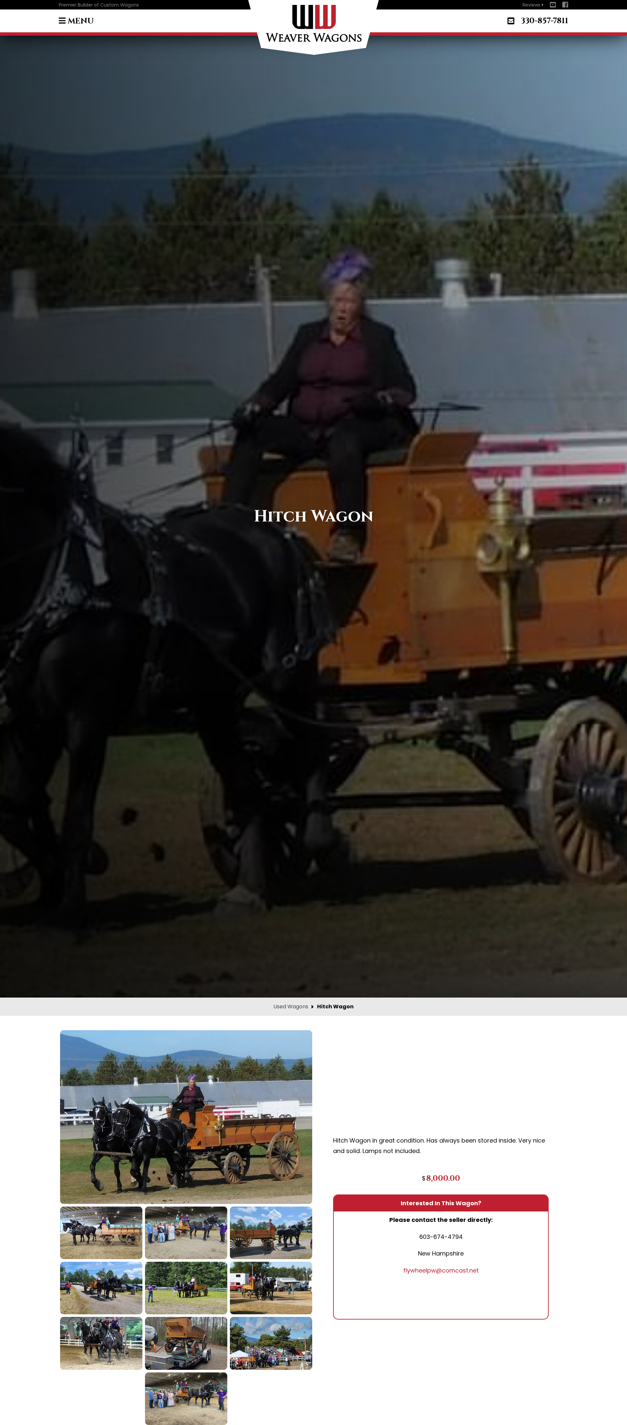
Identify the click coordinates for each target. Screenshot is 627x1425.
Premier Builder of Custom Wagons (99, 5)
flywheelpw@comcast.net (441, 1270)
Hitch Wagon (335, 1006)
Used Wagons (290, 1006)
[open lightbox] (186, 1117)
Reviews (532, 5)
